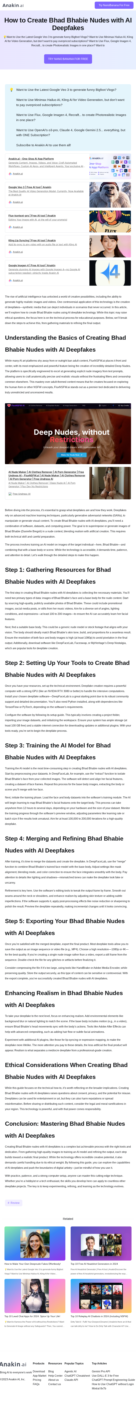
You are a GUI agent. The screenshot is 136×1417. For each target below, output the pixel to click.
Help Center (55, 1375)
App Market (39, 1375)
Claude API (71, 1379)
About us (53, 1379)
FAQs (36, 1384)
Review (15, 1202)
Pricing (37, 1379)
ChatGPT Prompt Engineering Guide (113, 1379)
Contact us (54, 1384)
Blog (51, 1371)
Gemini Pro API (101, 1371)
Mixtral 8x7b (99, 1388)
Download (39, 1371)
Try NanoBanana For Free (114, 5)
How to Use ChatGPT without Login (113, 1384)
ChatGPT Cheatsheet (77, 1375)
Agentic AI (70, 1371)
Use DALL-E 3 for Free (105, 1375)
